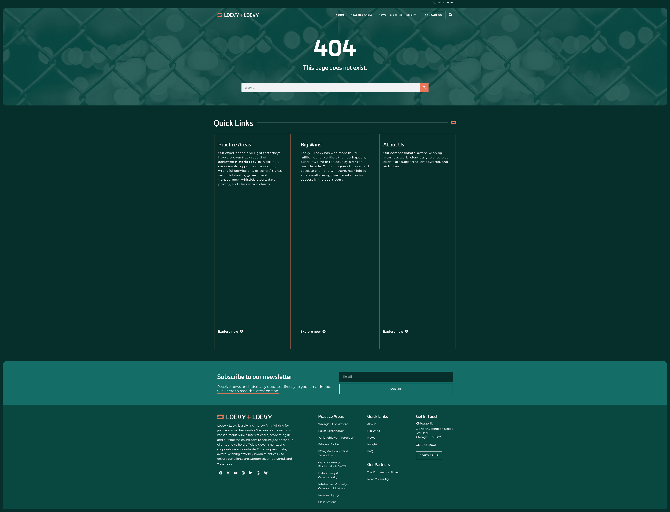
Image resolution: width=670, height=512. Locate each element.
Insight (372, 444)
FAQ (370, 451)
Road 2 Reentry (378, 479)
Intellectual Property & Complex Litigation (333, 486)
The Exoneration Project (384, 472)
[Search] (424, 87)
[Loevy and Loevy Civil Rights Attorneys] (244, 417)
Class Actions (327, 502)
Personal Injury (328, 495)
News (371, 437)
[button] (345, 15)
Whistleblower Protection (336, 437)
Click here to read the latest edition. (248, 391)
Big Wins (373, 431)
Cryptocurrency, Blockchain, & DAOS (332, 464)
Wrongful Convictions (333, 424)
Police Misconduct (331, 431)
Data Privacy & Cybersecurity (328, 475)
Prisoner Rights (329, 444)
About (371, 424)
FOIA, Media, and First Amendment (333, 453)
